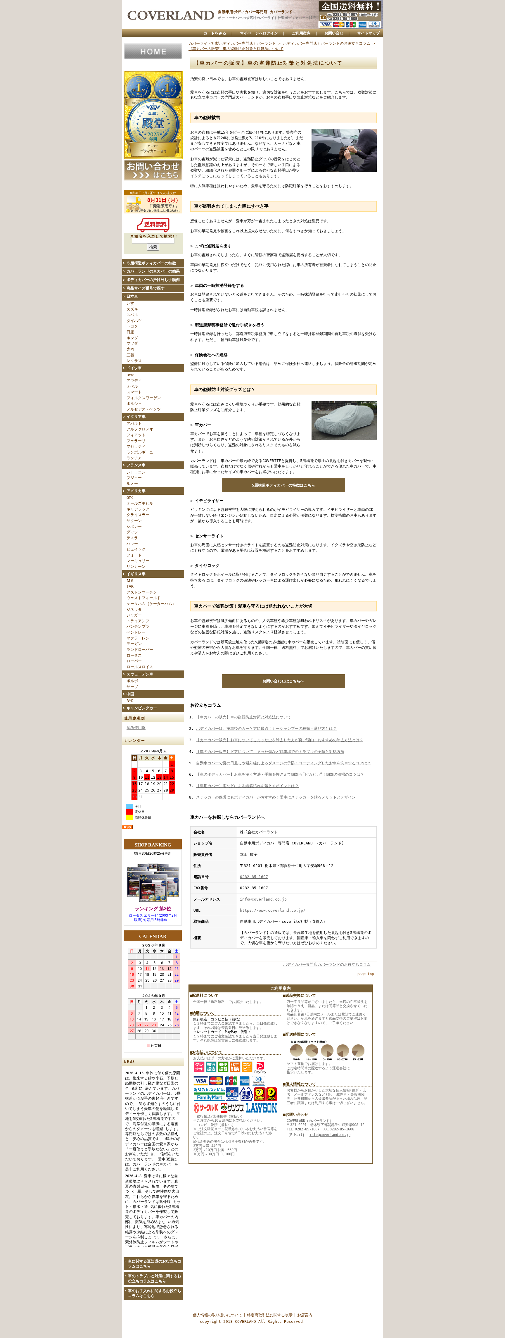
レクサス (134, 360)
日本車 (132, 296)
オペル (132, 386)
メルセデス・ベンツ (144, 409)
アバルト (134, 423)
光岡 (130, 349)
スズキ (132, 309)
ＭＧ (130, 580)
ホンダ (132, 338)
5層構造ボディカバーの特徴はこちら (283, 485)
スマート (134, 392)
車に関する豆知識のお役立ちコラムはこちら (154, 1263)
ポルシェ (134, 403)
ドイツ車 (134, 368)
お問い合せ (333, 33)
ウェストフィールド (144, 598)
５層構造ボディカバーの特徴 (151, 263)
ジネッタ (134, 609)
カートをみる (214, 33)
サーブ (132, 686)
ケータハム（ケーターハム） (151, 603)
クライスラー (138, 515)
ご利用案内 (301, 33)
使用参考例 (134, 718)
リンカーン (136, 566)
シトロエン (136, 472)
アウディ (134, 380)
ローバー (134, 661)
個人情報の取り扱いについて (217, 1315)
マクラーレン (138, 638)
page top (365, 974)
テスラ (132, 538)
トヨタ (132, 326)
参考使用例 (136, 727)
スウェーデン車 (140, 674)
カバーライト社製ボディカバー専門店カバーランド (232, 43)
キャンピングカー (142, 708)
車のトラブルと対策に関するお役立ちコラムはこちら (154, 1278)
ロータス (134, 655)
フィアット (136, 435)
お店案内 (304, 1315)
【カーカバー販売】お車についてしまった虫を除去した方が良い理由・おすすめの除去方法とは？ (279, 740)
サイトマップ (368, 33)
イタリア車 (136, 416)
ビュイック (136, 549)
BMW (130, 375)
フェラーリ (136, 441)
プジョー (134, 477)
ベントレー (136, 632)
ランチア (134, 458)
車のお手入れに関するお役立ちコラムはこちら (154, 1293)
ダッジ (132, 532)
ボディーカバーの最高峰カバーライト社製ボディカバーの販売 (267, 18)
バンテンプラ (138, 626)
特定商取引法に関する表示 (270, 1315)
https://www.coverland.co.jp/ (272, 910)
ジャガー (134, 615)
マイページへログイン (259, 33)
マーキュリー (138, 560)
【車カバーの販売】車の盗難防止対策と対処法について (235, 48)
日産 (130, 332)
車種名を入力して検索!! (154, 236)
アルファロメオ (140, 429)
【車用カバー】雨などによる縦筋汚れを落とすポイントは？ (247, 786)
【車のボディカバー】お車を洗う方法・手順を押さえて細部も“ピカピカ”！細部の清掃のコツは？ (280, 774)
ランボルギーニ (140, 452)
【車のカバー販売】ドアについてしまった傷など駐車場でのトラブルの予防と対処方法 (270, 751)
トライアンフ (138, 621)
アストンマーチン (142, 592)
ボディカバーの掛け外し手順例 (153, 279)
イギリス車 (136, 574)
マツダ (132, 343)
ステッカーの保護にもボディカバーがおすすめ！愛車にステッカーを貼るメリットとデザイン (276, 797)
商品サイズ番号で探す (146, 288)
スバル (132, 315)
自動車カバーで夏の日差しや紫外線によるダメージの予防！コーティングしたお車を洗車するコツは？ (283, 763)
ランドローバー (140, 649)
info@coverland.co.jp (263, 899)
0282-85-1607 (254, 877)
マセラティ (136, 446)
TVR (130, 586)
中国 (130, 694)
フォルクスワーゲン (144, 398)
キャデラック (138, 509)
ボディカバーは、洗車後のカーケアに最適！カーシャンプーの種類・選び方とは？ (266, 728)
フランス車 (136, 465)
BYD (130, 701)
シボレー (134, 526)
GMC (130, 497)
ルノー (132, 483)
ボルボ (132, 681)
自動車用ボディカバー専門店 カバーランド (255, 12)
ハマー (132, 544)
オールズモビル (140, 503)
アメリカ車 (136, 491)
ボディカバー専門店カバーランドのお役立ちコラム (326, 43)
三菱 (130, 355)
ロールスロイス (140, 667)
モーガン (134, 644)
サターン (134, 520)
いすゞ (132, 303)
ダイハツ (134, 320)
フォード (134, 555)
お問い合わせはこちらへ (283, 681)
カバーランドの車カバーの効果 (153, 271)
